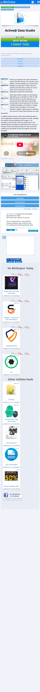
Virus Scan (20, 63)
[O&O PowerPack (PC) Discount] (11, 432)
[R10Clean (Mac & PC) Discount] (11, 389)
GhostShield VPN (11, 346)
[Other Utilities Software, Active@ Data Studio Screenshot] (4, 107)
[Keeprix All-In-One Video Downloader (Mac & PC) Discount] (11, 282)
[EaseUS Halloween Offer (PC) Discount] (11, 475)
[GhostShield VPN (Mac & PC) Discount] (11, 335)
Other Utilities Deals (20, 379)
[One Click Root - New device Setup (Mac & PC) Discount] (11, 410)
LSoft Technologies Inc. (7, 7)
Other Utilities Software (7, 9)
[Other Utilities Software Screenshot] (4, 87)
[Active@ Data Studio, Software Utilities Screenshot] (4, 100)
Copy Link (29, 228)
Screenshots (20, 59)
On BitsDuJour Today (20, 268)
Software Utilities (25, 7)
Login (10, 262)
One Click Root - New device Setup (11, 420)
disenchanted (10, 214)
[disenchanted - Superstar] (4, 215)
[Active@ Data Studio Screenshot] (4, 81)
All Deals (17, 7)
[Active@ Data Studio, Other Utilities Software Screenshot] (4, 94)
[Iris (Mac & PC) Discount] (11, 361)
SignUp (18, 262)
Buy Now (20, 41)
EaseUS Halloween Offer (11, 486)
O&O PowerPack (11, 443)
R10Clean (11, 400)
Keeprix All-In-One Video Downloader (11, 292)
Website (20, 61)
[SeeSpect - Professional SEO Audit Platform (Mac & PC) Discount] (11, 308)
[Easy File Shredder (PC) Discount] (11, 454)
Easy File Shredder (11, 464)
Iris (11, 372)
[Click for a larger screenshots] (20, 189)
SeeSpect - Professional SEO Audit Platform (11, 318)
